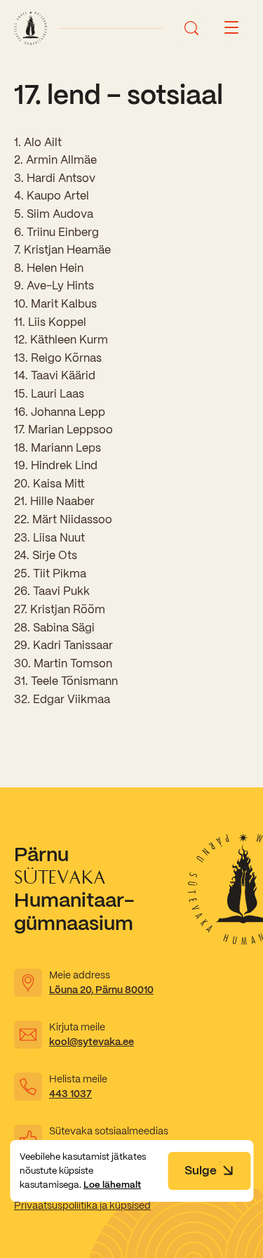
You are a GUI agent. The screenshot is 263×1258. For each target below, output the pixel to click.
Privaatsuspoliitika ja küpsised (82, 1205)
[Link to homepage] (30, 28)
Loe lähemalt (112, 1185)
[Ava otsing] (191, 28)
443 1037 (70, 1093)
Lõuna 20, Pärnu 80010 (101, 989)
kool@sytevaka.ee (91, 1041)
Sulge (200, 1170)
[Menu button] (231, 28)
